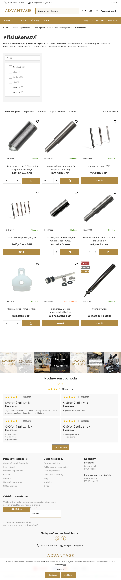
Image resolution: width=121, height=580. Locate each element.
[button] (18, 180)
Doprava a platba (52, 463)
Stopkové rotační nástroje (15, 463)
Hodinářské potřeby (12, 482)
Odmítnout (53, 575)
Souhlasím (68, 575)
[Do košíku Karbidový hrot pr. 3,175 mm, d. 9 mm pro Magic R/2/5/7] (69, 252)
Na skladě (18, 67)
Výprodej (35, 20)
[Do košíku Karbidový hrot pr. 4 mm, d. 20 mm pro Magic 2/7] (108, 252)
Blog (86, 20)
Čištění (6, 474)
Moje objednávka (52, 470)
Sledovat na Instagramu (60, 362)
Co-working (98, 20)
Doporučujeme (12, 111)
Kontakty (112, 20)
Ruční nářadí (9, 467)
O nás (46, 486)
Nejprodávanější (57, 111)
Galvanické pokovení (13, 470)
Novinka (17, 77)
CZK (113, 3)
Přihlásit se (16, 509)
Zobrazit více (60, 447)
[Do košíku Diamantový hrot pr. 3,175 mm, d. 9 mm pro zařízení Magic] (31, 181)
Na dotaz (17, 92)
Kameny (7, 478)
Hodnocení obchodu (60, 378)
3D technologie (10, 486)
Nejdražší (41, 111)
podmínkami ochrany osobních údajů (20, 525)
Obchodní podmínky (53, 474)
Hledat (75, 11)
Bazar (46, 20)
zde (64, 565)
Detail (99, 180)
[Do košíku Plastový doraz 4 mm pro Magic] (31, 323)
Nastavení (60, 569)
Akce (23, 20)
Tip (15, 82)
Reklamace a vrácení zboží (56, 467)
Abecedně (73, 111)
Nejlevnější (29, 111)
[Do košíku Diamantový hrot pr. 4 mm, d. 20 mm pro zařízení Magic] (69, 181)
